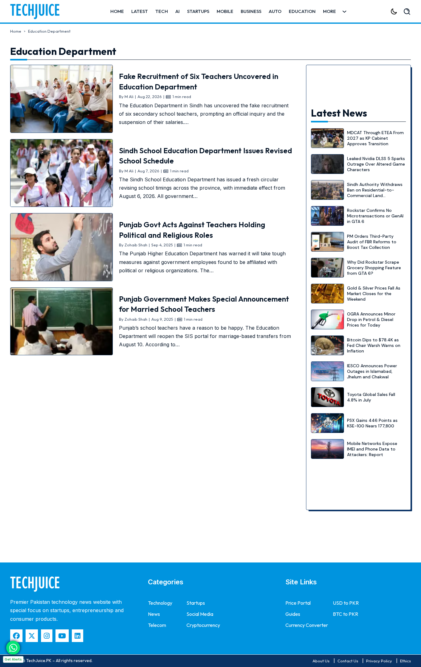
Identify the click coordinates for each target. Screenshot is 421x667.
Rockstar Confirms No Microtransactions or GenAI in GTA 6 (375, 216)
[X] (32, 635)
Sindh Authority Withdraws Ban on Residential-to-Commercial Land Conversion (375, 193)
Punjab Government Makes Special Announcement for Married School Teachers (204, 304)
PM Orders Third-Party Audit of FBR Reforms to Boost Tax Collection (371, 241)
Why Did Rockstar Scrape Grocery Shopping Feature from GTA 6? (374, 267)
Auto (275, 11)
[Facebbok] (16, 635)
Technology (160, 603)
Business (251, 11)
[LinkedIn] (77, 635)
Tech (161, 11)
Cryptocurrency (203, 625)
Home (117, 11)
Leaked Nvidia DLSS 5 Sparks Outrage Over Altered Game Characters (376, 164)
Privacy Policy (379, 660)
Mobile (225, 11)
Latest (139, 11)
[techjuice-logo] (38, 11)
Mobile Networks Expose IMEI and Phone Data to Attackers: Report (372, 449)
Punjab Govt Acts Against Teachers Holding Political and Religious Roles (192, 230)
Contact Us (347, 660)
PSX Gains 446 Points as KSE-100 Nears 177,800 (372, 423)
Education (302, 11)
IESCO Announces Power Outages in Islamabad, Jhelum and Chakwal (372, 371)
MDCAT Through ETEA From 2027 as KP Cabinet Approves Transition (375, 138)
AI (177, 11)
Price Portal (298, 603)
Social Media (199, 614)
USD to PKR (346, 603)
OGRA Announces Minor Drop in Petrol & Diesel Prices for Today (371, 319)
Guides (292, 614)
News (154, 614)
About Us (321, 660)
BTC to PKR (345, 614)
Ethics (405, 660)
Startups (198, 11)
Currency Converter (306, 625)
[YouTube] (62, 635)
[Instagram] (46, 635)
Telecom (157, 625)
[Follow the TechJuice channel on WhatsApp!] (13, 648)
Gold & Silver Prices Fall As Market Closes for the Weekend (373, 293)
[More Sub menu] (344, 11)
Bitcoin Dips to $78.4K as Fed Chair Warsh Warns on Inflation (373, 345)
